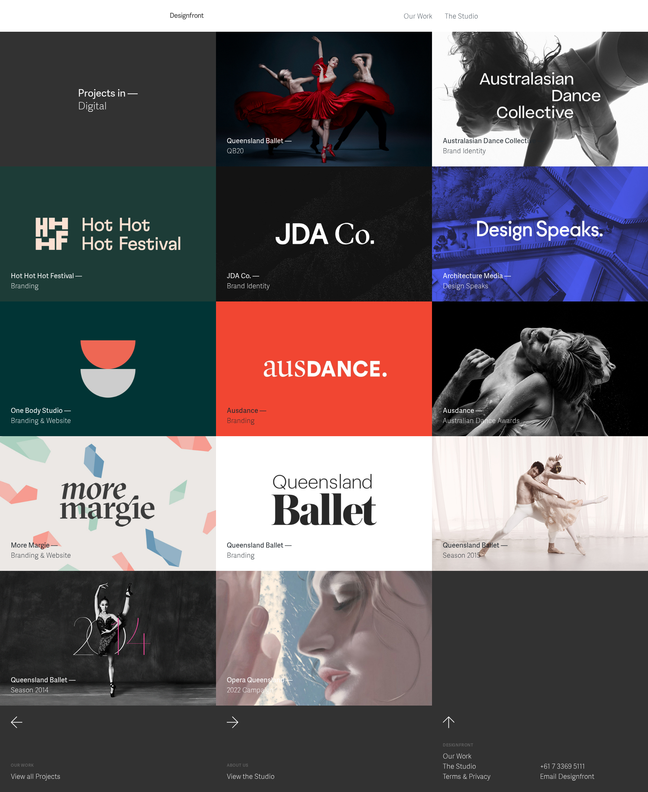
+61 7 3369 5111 (562, 766)
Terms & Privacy (466, 776)
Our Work (418, 16)
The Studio (461, 16)
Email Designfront (567, 776)
